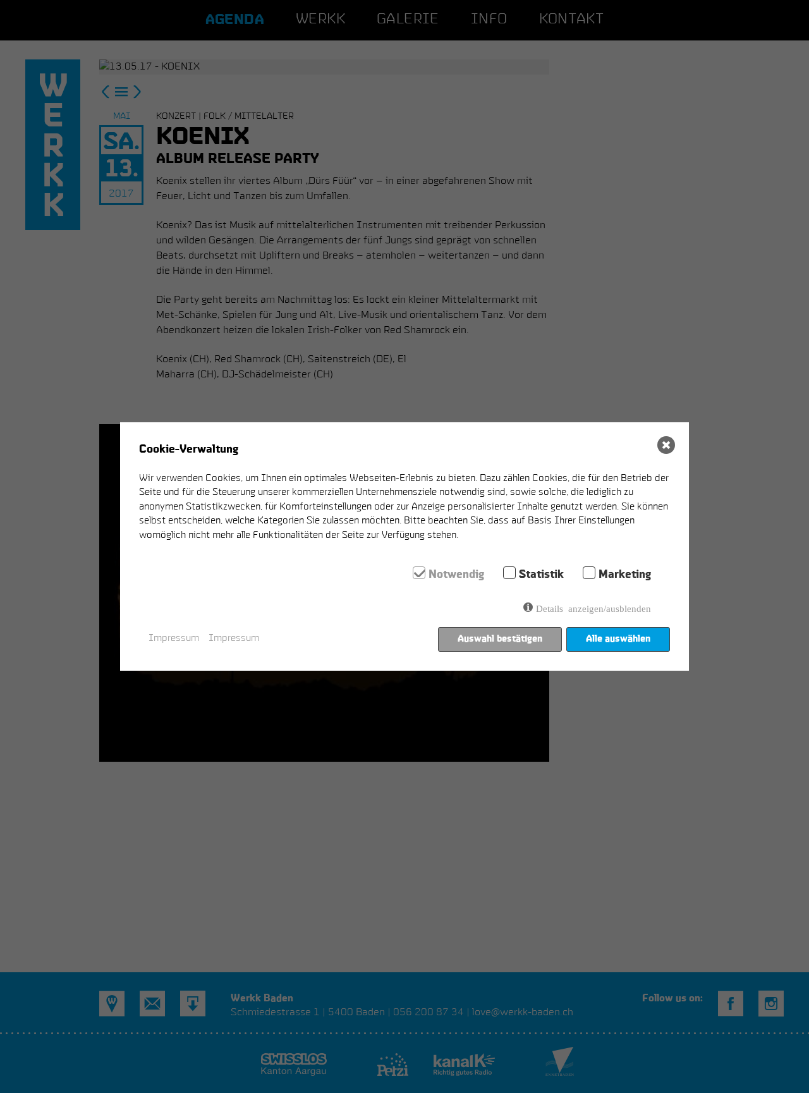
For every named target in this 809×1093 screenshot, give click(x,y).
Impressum (174, 639)
